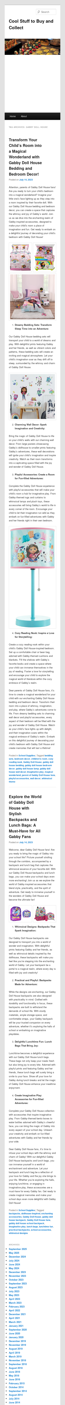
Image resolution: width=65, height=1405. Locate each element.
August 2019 (16, 1348)
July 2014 (14, 1398)
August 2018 (16, 1368)
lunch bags (32, 1226)
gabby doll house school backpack (26, 1223)
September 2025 (18, 1249)
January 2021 (16, 1325)
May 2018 (14, 1375)
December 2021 (17, 1314)
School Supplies (27, 755)
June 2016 (14, 1379)
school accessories (41, 1229)
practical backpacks (19, 1229)
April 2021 (14, 1318)
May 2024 (14, 1268)
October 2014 (16, 1387)
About (24, 116)
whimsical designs (18, 1233)
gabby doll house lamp (27, 768)
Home (13, 116)
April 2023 (14, 1299)
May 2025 (14, 1252)
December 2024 (17, 1256)
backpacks (14, 1213)
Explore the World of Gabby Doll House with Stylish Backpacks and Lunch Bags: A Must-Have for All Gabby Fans (25, 816)
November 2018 (17, 1360)
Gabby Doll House (32, 762)
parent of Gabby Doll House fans (38, 775)
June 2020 (14, 1333)
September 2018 (18, 1364)
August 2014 (16, 1394)
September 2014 (18, 1391)
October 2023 (16, 1279)
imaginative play (35, 771)
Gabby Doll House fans (38, 1220)
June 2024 (14, 1264)
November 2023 (17, 1276)
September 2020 (18, 1329)
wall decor (35, 778)
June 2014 (14, 1402)
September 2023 (18, 1283)
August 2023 (16, 1287)
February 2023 (17, 1306)
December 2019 (17, 1341)
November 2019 (17, 1345)
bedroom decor (22, 758)
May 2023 (14, 1295)
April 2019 (14, 1352)
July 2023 (14, 1291)
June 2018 (14, 1371)
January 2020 (16, 1337)
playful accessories (19, 778)
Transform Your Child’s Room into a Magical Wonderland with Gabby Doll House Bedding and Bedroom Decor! (25, 157)
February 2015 (17, 1383)
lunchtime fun (46, 1226)
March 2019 (15, 1356)
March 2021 (15, 1322)
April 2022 (14, 1310)
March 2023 (15, 1302)
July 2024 (14, 1260)
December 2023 (17, 1272)
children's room (39, 758)
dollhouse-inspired (30, 1213)
